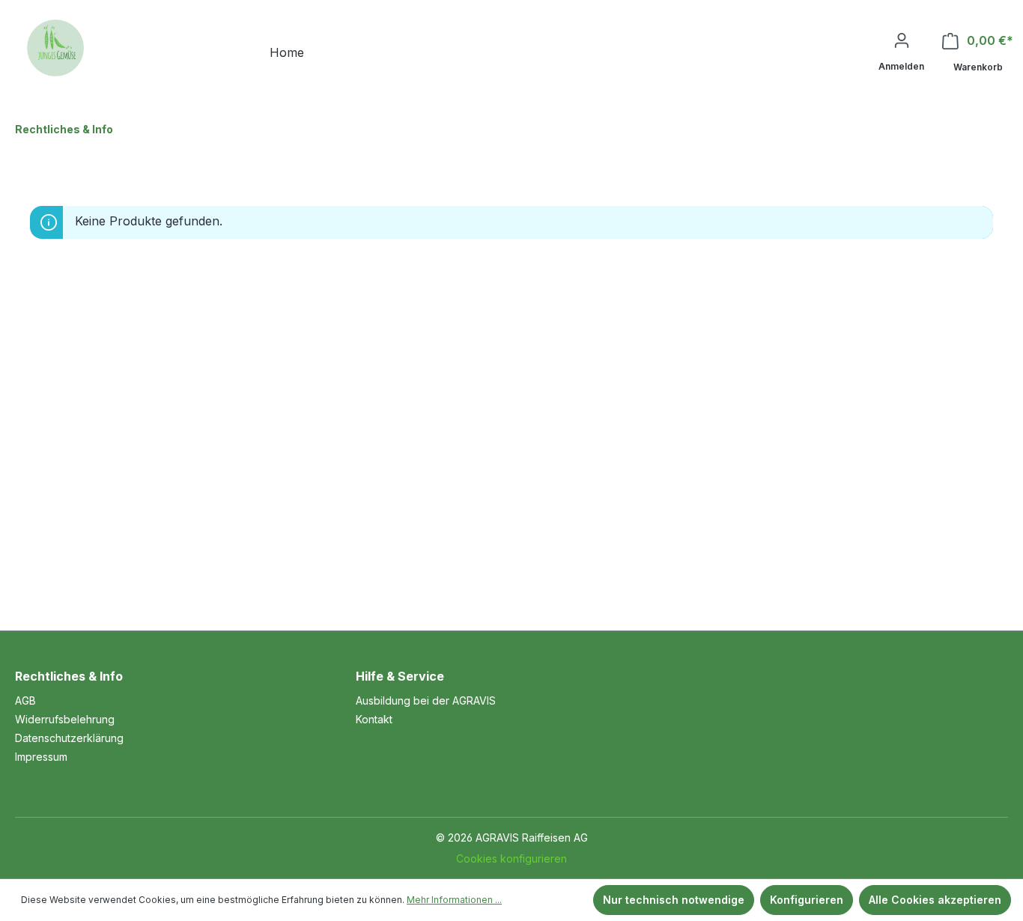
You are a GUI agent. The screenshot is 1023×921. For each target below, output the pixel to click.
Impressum (41, 756)
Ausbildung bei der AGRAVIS (426, 700)
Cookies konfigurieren (511, 858)
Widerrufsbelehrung (65, 719)
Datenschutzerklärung (69, 738)
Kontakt (374, 719)
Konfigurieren (806, 899)
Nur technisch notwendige (673, 899)
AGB (25, 700)
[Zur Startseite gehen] (117, 50)
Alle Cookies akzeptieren (935, 899)
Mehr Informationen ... (454, 899)
